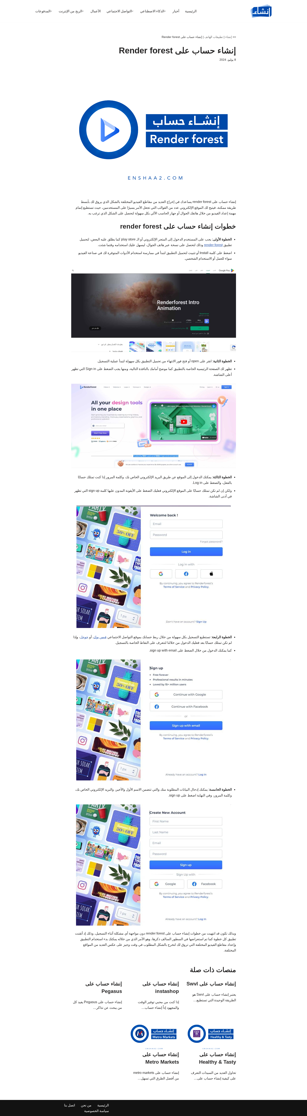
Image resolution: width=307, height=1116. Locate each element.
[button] (165, 11)
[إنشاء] (261, 11)
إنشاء (228, 37)
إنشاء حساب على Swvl (211, 983)
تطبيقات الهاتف (213, 37)
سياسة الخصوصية (96, 1111)
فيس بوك (100, 637)
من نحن (86, 1105)
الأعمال (95, 11)
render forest (213, 245)
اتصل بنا (69, 1105)
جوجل (84, 637)
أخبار (176, 11)
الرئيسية (191, 11)
